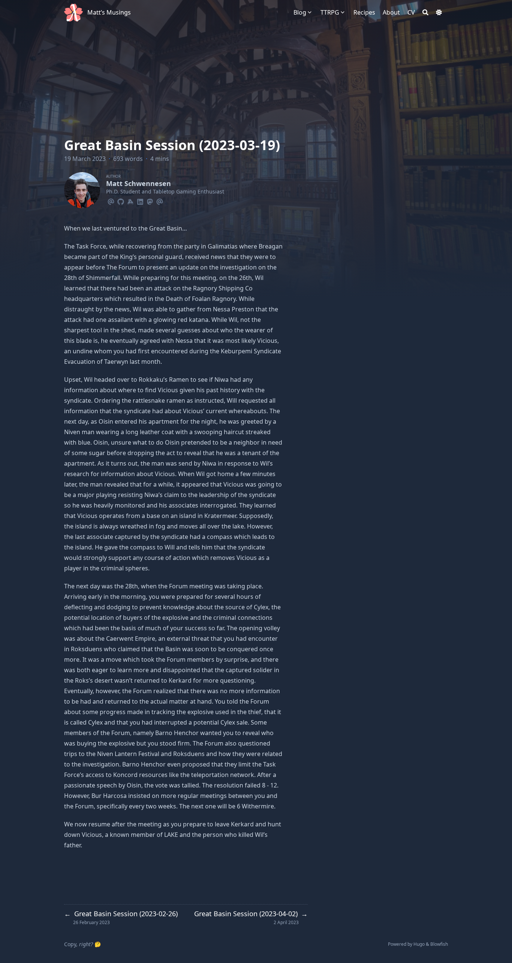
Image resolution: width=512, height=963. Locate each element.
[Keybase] (130, 200)
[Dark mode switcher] (439, 12)
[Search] (425, 12)
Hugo (419, 944)
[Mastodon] (150, 200)
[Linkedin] (140, 200)
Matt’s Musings (109, 12)
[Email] (111, 200)
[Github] (121, 200)
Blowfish (439, 944)
